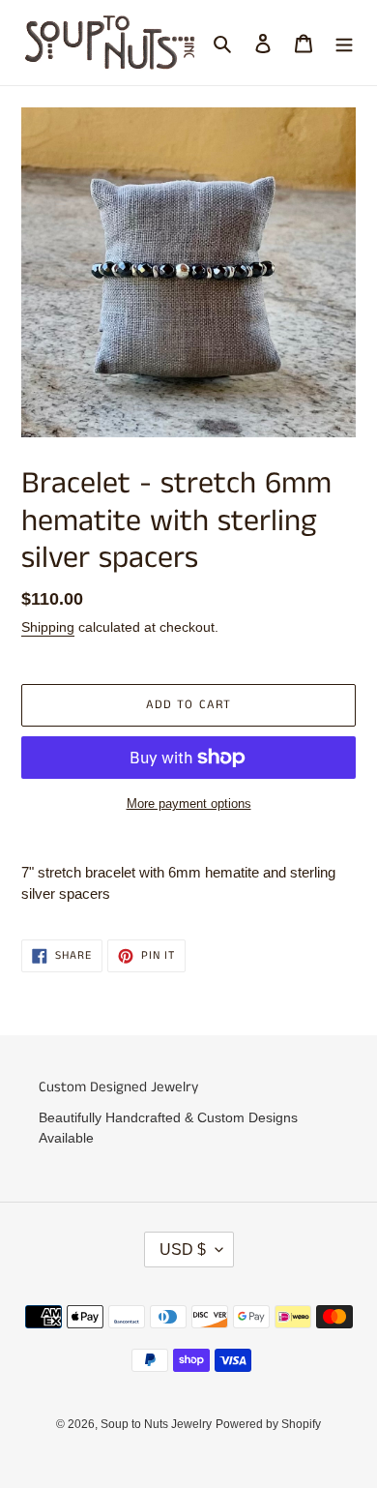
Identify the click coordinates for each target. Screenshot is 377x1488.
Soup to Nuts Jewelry (156, 1424)
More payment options (189, 803)
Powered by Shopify (268, 1424)
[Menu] (344, 43)
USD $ (183, 1249)
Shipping (47, 627)
